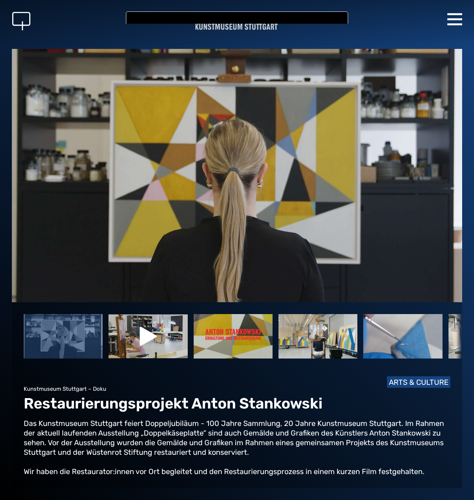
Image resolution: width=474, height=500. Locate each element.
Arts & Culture (418, 382)
